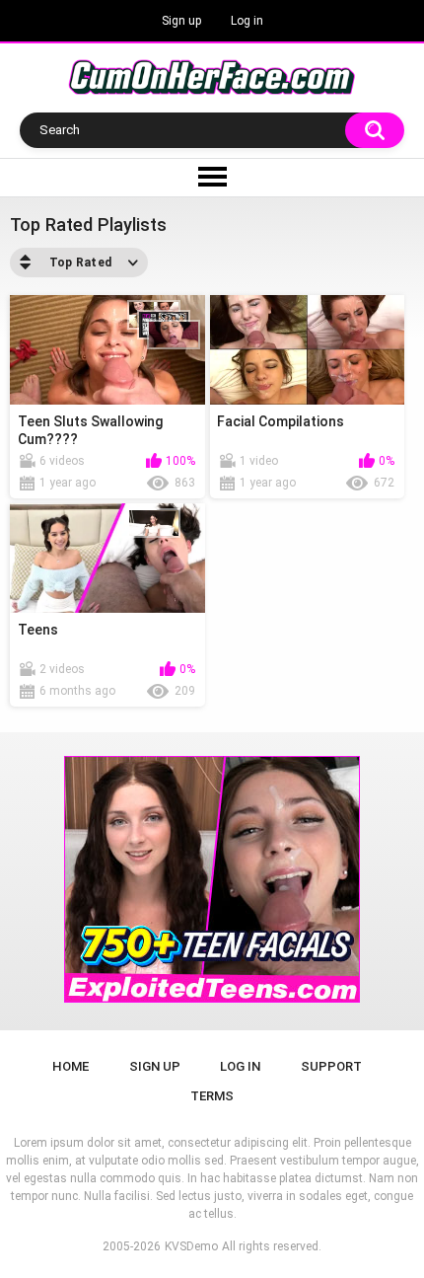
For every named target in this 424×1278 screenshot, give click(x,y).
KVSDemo (191, 1246)
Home (70, 1066)
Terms (212, 1096)
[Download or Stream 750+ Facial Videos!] (212, 879)
